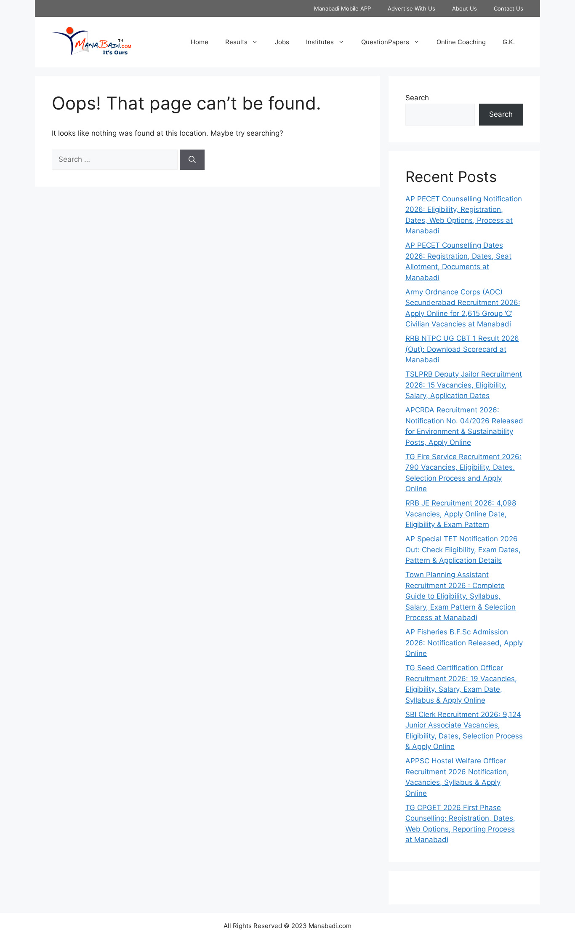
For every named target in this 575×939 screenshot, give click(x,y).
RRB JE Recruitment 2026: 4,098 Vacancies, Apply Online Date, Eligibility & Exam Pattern (460, 514)
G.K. (509, 42)
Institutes (320, 42)
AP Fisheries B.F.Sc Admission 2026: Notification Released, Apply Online (464, 643)
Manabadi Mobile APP (342, 8)
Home (199, 42)
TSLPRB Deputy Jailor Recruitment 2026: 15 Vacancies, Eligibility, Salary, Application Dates (463, 385)
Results (236, 42)
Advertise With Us (411, 8)
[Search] (192, 160)
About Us (464, 8)
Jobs (282, 42)
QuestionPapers (385, 42)
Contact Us (508, 8)
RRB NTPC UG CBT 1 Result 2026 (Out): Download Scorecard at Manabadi (462, 349)
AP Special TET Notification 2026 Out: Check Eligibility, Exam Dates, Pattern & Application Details (463, 549)
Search (417, 98)
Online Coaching (461, 42)
